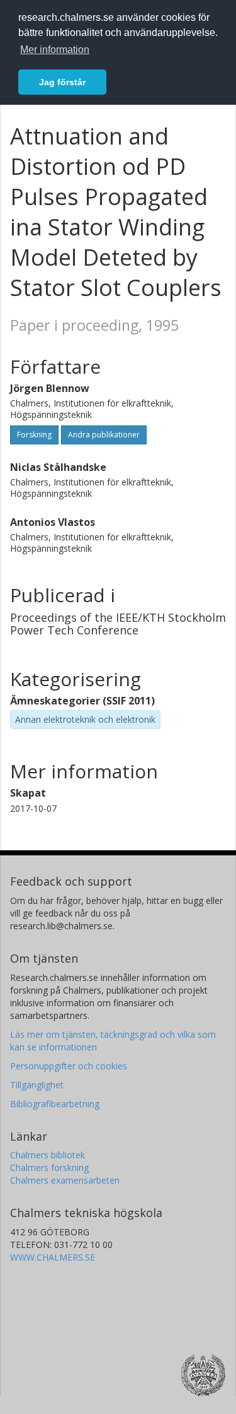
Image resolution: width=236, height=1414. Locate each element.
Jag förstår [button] (62, 82)
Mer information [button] (54, 49)
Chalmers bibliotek (47, 1155)
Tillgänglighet (37, 1085)
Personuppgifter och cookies (68, 1066)
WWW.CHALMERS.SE (52, 1257)
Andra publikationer (104, 434)
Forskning (34, 434)
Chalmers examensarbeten (65, 1180)
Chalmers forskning (49, 1167)
